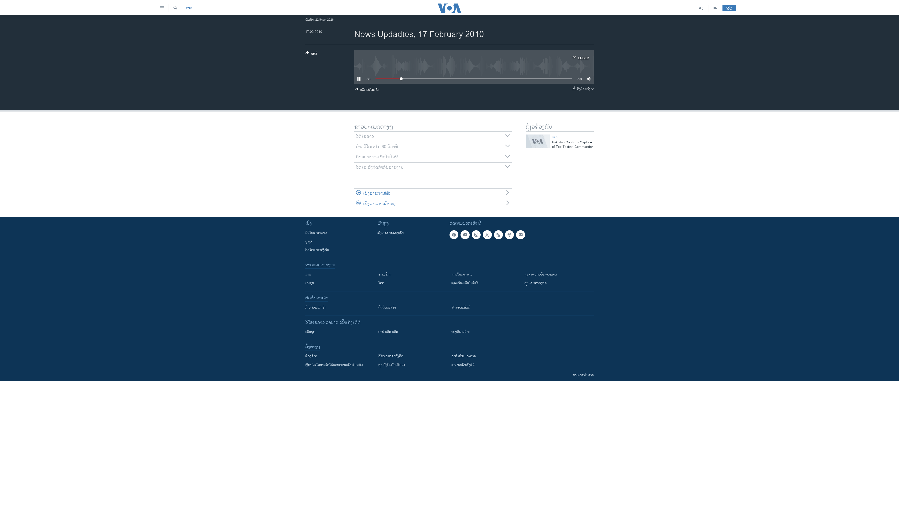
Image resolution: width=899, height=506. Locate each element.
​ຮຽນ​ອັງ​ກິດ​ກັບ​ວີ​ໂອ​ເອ (391, 364)
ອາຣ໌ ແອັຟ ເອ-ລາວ (463, 356)
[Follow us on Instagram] (476, 234)
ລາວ (308, 274)
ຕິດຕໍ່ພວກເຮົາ (387, 307)
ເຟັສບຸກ (310, 331)
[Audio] (701, 8)
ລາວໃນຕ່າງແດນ (461, 274)
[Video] (715, 8)
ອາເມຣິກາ (384, 274)
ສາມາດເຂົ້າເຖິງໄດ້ (463, 364)
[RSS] (498, 234)
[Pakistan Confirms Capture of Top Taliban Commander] (538, 141)
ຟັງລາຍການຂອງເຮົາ (390, 232)
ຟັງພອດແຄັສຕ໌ (460, 307)
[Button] (311, 54)
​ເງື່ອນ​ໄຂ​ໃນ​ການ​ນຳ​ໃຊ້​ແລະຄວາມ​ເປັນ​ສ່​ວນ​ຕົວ (334, 364)
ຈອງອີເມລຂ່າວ (460, 331)
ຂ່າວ (189, 8)
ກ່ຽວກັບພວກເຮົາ (315, 307)
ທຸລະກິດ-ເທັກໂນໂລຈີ (464, 283)
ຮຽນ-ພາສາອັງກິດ (535, 283)
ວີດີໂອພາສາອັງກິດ (317, 250)
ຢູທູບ (308, 241)
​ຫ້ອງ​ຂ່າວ (311, 356)
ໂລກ (381, 283)
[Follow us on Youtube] (465, 234)
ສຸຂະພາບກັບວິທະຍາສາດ (540, 274)
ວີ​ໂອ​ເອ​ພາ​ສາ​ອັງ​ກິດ (390, 356)
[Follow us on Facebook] (454, 234)
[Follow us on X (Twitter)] (487, 234)
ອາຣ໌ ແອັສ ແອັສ (388, 331)
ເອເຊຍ (309, 283)
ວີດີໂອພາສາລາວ (316, 232)
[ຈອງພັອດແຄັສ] (520, 234)
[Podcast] (509, 234)
